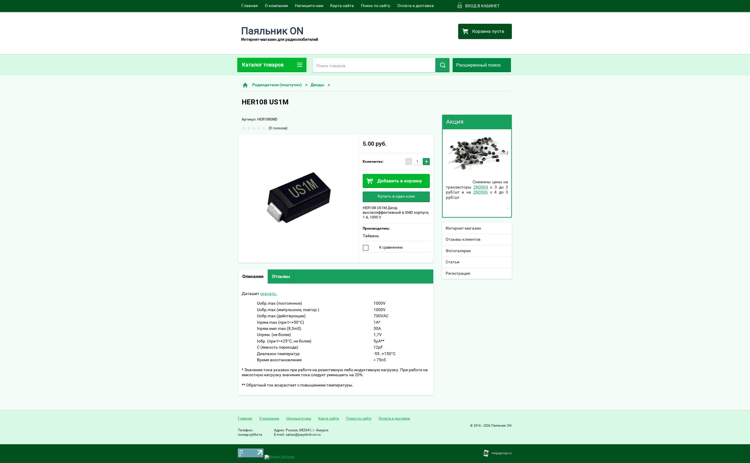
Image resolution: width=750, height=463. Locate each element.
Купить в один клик (396, 196)
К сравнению (390, 247)
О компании (276, 5)
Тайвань (371, 235)
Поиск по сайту (375, 5)
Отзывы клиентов (463, 239)
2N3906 (480, 192)
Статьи (452, 262)
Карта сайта (342, 5)
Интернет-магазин (463, 228)
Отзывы (281, 276)
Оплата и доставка (415, 5)
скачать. (268, 293)
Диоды (317, 84)
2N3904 (480, 187)
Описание (253, 276)
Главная (249, 5)
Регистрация (458, 273)
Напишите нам (309, 5)
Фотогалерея (458, 250)
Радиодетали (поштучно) (277, 84)
